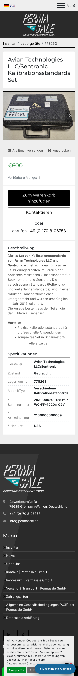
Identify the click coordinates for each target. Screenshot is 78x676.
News (10, 556)
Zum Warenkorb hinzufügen (39, 198)
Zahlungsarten (17, 597)
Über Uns (13, 564)
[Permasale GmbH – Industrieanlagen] (23, 478)
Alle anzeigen (39, 343)
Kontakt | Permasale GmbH (26, 572)
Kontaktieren (39, 212)
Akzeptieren (16, 670)
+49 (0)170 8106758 (47, 230)
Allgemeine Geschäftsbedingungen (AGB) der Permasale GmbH (40, 607)
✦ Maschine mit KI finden (55, 668)
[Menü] (61, 5)
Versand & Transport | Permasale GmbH (36, 588)
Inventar (12, 547)
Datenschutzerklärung (20, 663)
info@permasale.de (23, 521)
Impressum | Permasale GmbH (29, 580)
